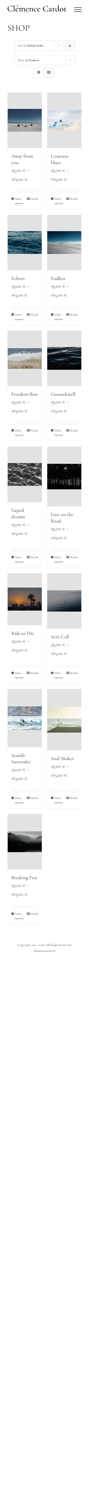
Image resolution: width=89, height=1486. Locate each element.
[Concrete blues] (64, 120)
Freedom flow (24, 394)
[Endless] (64, 242)
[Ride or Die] (25, 599)
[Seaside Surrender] (25, 718)
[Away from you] (25, 120)
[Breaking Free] (25, 841)
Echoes (18, 278)
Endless (58, 278)
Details (34, 198)
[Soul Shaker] (64, 719)
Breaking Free (24, 878)
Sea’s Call (60, 637)
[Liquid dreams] (25, 474)
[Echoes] (25, 242)
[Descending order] (70, 46)
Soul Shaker (62, 759)
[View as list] (48, 72)
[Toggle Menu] (78, 9)
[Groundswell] (64, 358)
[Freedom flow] (25, 358)
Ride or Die (22, 633)
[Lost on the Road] (64, 476)
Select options (19, 201)
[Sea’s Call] (64, 601)
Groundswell (63, 394)
